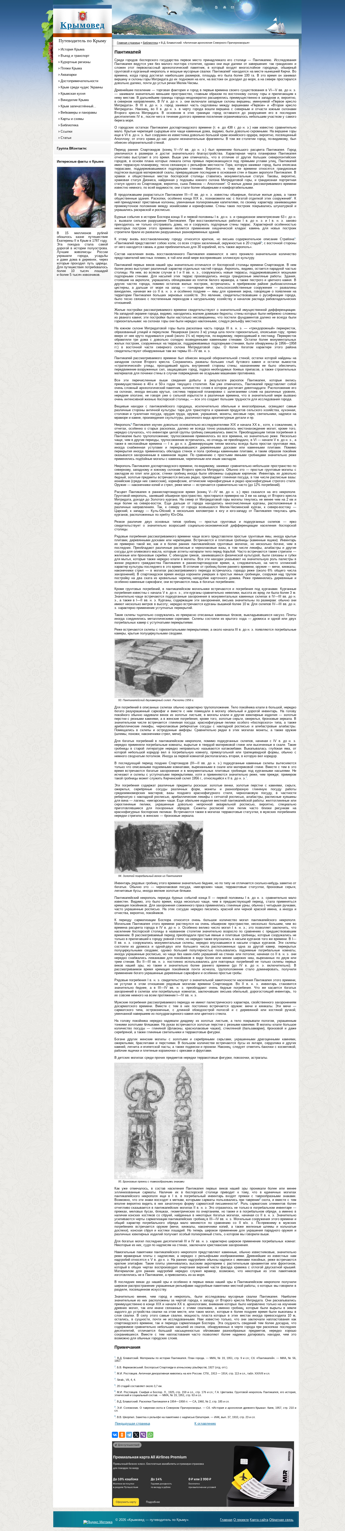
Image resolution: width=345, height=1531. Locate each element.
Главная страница (128, 42)
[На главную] (216, 7)
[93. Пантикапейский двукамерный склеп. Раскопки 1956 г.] (158, 697)
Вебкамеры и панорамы (79, 112)
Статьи (66, 138)
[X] (136, 1435)
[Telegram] (129, 1435)
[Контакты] (232, 7)
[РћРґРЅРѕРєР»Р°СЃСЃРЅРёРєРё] (122, 1435)
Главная (226, 1520)
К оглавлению (205, 1423)
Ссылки (66, 131)
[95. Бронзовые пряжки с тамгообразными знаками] (158, 1178)
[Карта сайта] (225, 7)
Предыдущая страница (132, 1423)
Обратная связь (281, 1520)
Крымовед (82, 25)
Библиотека (69, 125)
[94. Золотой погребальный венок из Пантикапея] (158, 872)
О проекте (241, 1520)
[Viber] (143, 1435)
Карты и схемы (72, 119)
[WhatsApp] (150, 1435)
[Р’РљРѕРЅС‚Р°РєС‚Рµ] (115, 1435)
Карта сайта (259, 1520)
